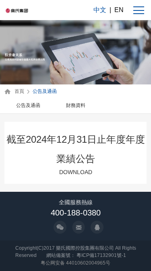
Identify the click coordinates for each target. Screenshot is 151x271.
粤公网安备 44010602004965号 (75, 263)
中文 (99, 9)
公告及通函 (45, 91)
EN (119, 9)
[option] (28, 106)
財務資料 (75, 105)
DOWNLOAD (75, 172)
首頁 (19, 91)
